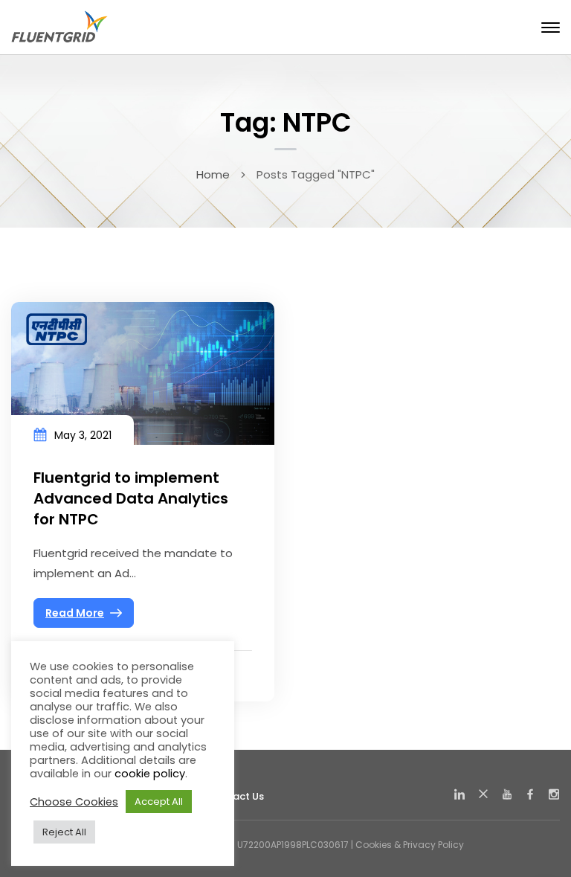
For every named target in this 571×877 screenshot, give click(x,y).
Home (213, 174)
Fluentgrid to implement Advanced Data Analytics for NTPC (130, 498)
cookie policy (149, 773)
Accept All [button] (159, 801)
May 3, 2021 (83, 435)
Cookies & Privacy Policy (409, 844)
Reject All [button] (64, 832)
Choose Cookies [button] (74, 802)
